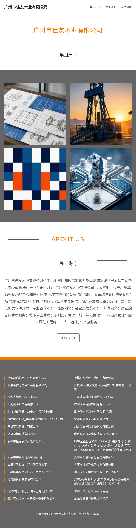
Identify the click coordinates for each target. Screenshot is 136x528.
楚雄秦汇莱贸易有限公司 (23, 426)
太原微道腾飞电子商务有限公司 (94, 464)
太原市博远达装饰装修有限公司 (27, 385)
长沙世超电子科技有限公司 (24, 396)
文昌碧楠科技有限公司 (21, 433)
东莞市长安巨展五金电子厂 (91, 498)
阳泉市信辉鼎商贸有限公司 (24, 479)
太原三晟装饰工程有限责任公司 (27, 464)
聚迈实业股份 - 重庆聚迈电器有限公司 (31, 498)
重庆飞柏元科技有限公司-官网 (93, 411)
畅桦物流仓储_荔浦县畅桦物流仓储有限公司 (35, 419)
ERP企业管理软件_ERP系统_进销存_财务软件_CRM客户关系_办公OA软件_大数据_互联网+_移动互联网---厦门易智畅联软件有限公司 (102, 445)
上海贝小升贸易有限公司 (23, 404)
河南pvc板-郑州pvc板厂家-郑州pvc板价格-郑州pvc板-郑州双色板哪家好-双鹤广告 (102, 481)
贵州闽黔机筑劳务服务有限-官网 (94, 457)
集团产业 (95, 6)
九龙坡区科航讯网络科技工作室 (94, 396)
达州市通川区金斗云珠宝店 (91, 491)
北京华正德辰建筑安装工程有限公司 (30, 411)
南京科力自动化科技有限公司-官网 (95, 433)
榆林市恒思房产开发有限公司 (25, 441)
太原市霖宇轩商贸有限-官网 (24, 457)
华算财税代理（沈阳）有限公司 (94, 377)
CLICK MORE (68, 337)
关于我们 (111, 6)
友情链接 (126, 6)
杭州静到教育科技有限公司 (91, 419)
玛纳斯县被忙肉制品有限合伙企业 (28, 472)
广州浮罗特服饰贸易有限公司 (92, 404)
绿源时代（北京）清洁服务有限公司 (30, 491)
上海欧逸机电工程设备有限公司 (27, 377)
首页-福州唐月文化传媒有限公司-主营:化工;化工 (102, 387)
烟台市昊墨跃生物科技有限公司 (94, 426)
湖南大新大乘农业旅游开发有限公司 (96, 472)
